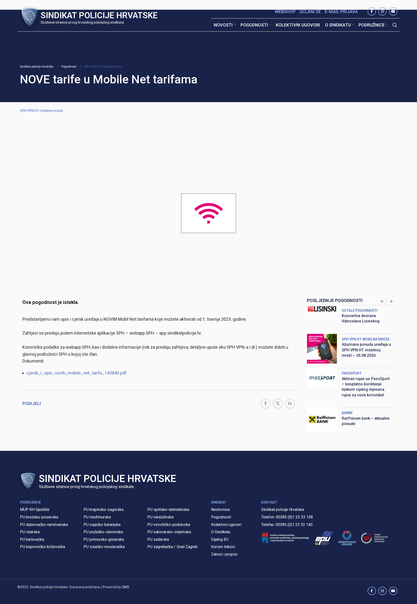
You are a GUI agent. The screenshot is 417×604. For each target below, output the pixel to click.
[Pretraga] (395, 25)
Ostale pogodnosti (360, 310)
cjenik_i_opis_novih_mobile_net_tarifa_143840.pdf (77, 372)
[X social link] (278, 404)
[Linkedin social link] (290, 404)
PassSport (352, 373)
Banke (347, 413)
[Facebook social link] (265, 404)
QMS (125, 587)
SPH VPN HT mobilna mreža (102, 66)
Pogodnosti (68, 66)
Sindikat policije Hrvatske (36, 66)
